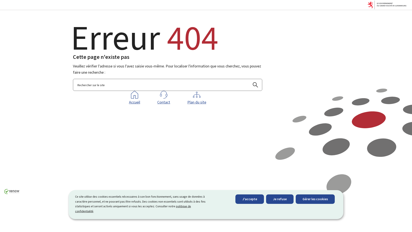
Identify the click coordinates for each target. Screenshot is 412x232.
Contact (163, 102)
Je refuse (280, 199)
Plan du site (196, 102)
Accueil (134, 102)
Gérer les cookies (315, 199)
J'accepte (249, 199)
